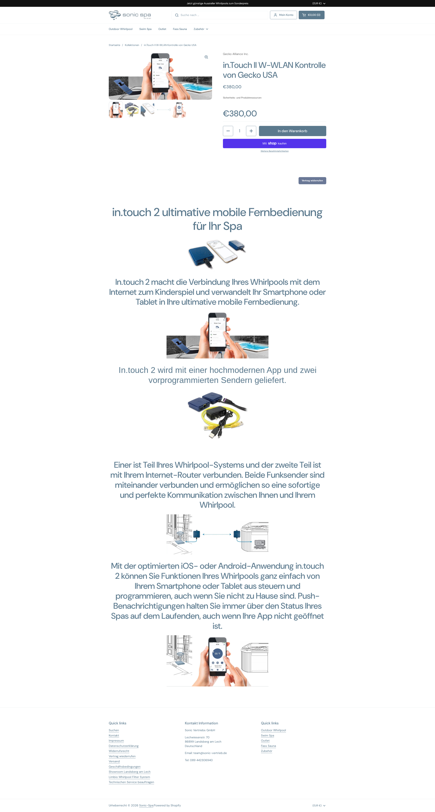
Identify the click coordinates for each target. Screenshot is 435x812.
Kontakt (114, 735)
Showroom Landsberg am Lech (130, 772)
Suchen (114, 730)
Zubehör (266, 751)
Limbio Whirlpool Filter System (129, 777)
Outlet (265, 740)
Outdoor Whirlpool (273, 730)
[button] (228, 131)
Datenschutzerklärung (123, 746)
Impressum (116, 740)
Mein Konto (286, 15)
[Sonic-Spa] (130, 15)
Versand (114, 761)
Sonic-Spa (146, 805)
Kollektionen (132, 45)
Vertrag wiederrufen (122, 756)
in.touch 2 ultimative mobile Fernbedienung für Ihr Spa (217, 219)
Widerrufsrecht (119, 751)
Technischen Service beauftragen (131, 782)
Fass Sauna (268, 746)
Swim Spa (267, 735)
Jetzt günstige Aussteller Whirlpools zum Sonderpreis (217, 3)
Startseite (114, 45)
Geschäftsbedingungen (125, 766)
